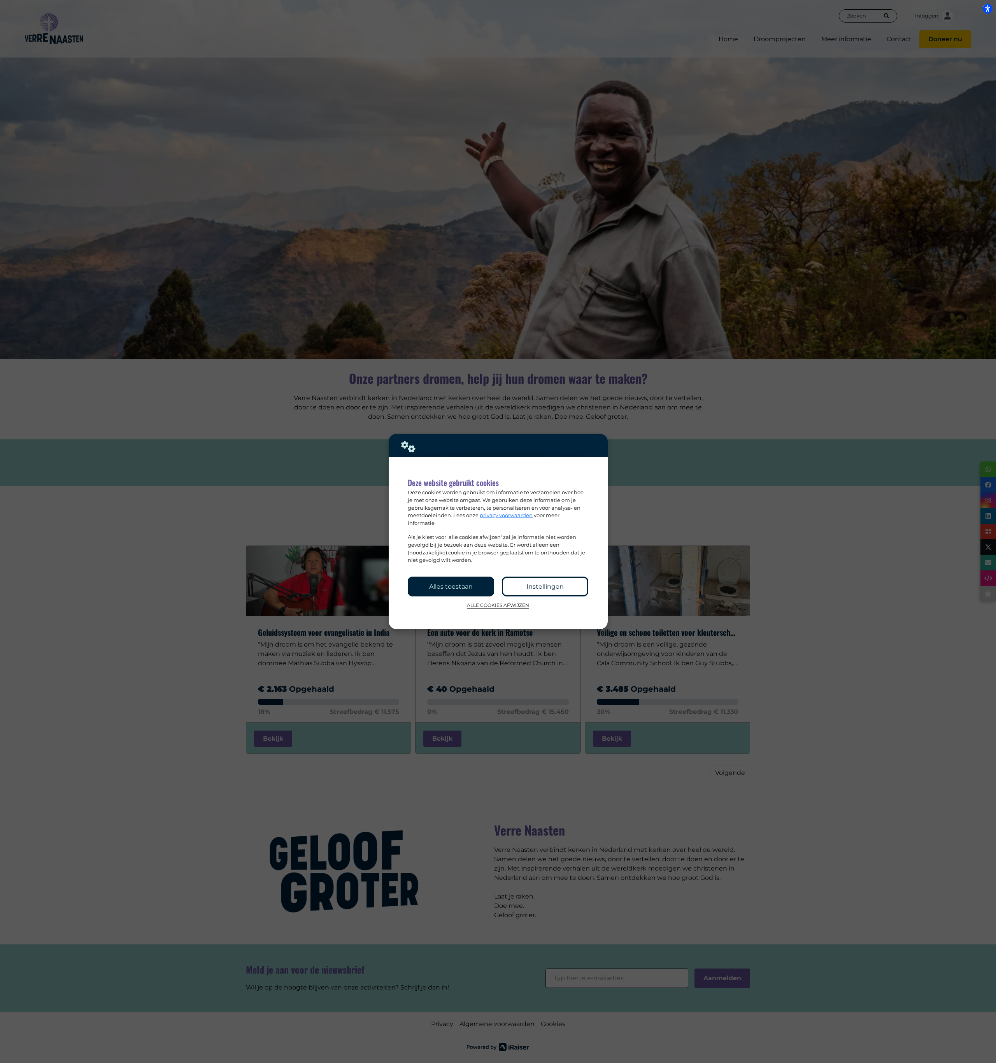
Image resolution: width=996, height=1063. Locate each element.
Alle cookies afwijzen (498, 605)
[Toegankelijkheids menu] (987, 8)
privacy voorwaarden (506, 515)
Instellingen (545, 586)
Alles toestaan (451, 586)
